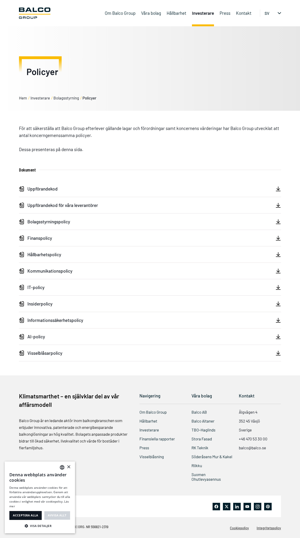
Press (225, 13)
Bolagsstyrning (66, 97)
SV (267, 13)
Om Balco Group (120, 13)
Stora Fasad (201, 438)
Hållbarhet (176, 13)
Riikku (196, 465)
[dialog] (40, 497)
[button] (39, 526)
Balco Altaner (202, 421)
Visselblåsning (151, 456)
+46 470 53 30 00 (253, 438)
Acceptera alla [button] (25, 515)
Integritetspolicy (269, 528)
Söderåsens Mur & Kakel (211, 456)
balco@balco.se (252, 447)
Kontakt (243, 13)
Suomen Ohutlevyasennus (206, 476)
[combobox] (62, 467)
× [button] (68, 467)
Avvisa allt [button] (57, 515)
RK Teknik (199, 447)
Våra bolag (151, 13)
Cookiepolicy (239, 528)
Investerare (203, 13)
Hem (23, 97)
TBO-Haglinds (203, 429)
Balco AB (199, 412)
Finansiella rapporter (157, 438)
